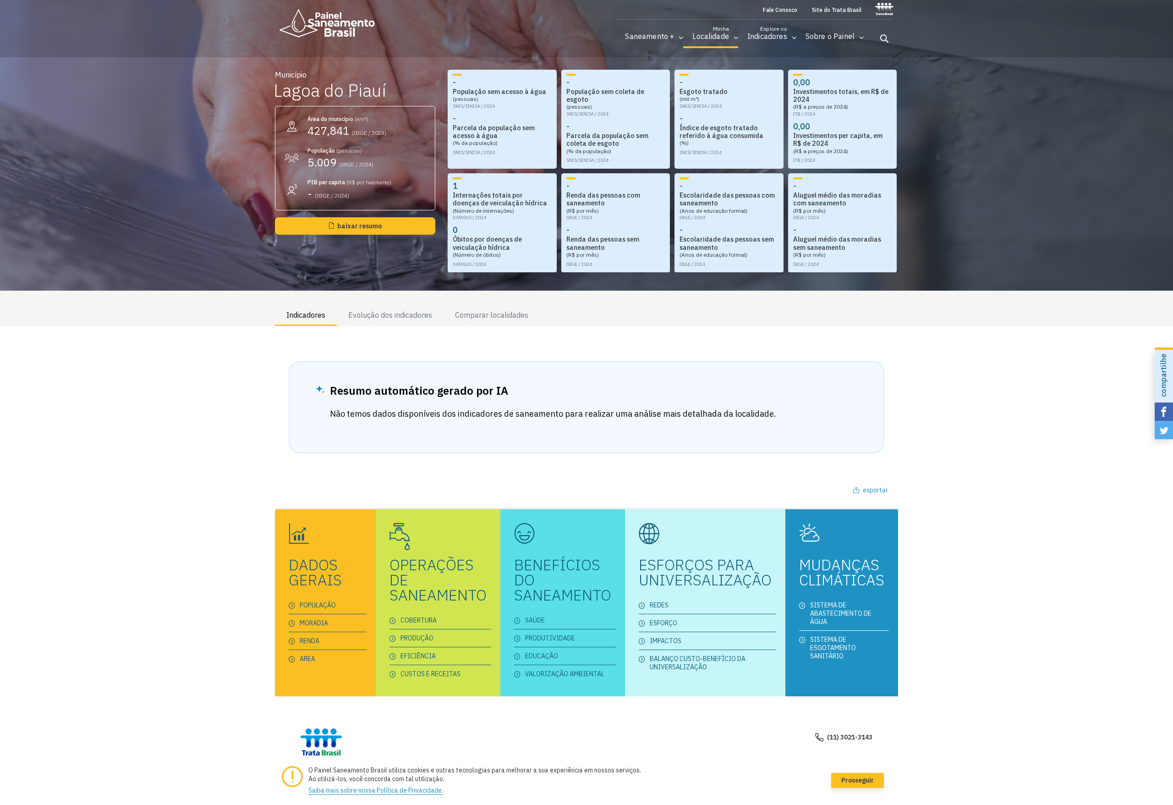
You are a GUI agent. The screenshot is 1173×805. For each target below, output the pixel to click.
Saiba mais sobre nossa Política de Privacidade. (375, 790)
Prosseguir (857, 780)
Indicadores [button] (305, 315)
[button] (649, 36)
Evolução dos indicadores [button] (390, 315)
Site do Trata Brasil (836, 10)
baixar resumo (359, 226)
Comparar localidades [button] (491, 315)
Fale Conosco (780, 10)
